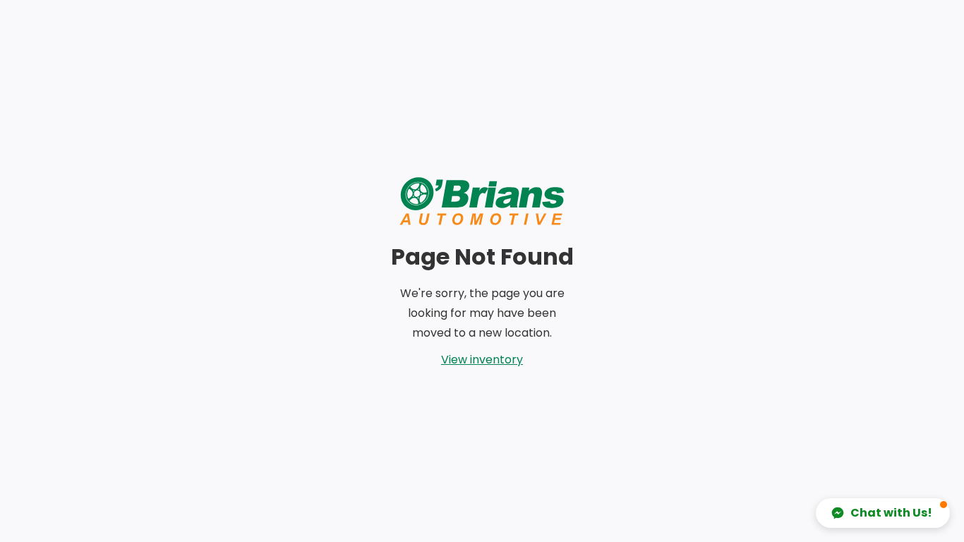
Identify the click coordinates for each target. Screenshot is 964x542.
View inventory (482, 359)
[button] (883, 513)
